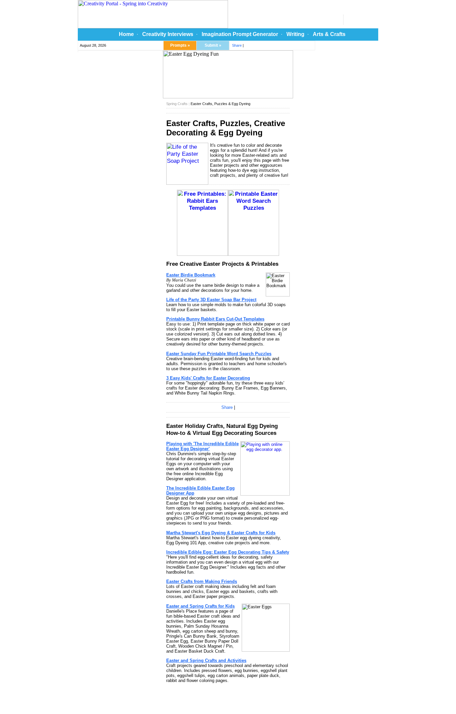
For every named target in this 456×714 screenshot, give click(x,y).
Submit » (213, 45)
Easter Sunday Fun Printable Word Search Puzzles (218, 353)
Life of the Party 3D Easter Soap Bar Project (211, 299)
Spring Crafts (177, 104)
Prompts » (180, 45)
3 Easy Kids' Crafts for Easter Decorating (208, 378)
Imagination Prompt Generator (240, 34)
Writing (295, 34)
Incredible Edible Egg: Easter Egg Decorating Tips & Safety (227, 552)
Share (237, 45)
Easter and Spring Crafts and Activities (206, 660)
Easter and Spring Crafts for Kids (200, 606)
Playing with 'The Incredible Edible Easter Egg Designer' (202, 446)
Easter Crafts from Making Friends (201, 581)
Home (126, 34)
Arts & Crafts (329, 34)
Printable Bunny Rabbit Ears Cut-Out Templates (215, 318)
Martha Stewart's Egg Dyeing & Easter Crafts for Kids (220, 532)
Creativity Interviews (167, 34)
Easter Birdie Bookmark (190, 274)
